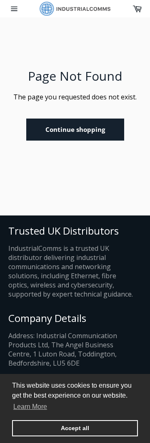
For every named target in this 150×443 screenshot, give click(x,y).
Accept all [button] (75, 428)
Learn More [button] (30, 406)
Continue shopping (75, 129)
